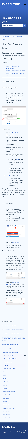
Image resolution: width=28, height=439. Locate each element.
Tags (9, 175)
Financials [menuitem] (5, 372)
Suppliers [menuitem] (5, 401)
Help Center (5, 36)
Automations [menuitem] (6, 382)
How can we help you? (11, 19)
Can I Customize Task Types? (9, 325)
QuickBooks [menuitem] (6, 398)
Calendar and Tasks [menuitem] (8, 355)
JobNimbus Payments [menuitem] (9, 395)
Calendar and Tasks (17, 36)
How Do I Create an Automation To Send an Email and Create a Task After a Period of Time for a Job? (13, 338)
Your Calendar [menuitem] (8, 362)
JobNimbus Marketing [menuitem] (9, 391)
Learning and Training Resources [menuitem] (12, 349)
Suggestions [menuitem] (6, 414)
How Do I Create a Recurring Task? (10, 344)
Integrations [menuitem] (6, 404)
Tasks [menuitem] (6, 365)
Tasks (3, 39)
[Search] (24, 25)
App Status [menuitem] (6, 411)
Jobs (17, 159)
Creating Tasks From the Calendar (15, 70)
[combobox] (12, 25)
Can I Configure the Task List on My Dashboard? (14, 329)
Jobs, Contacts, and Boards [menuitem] (10, 352)
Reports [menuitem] (5, 375)
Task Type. (14, 132)
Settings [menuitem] (5, 378)
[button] (25, 352)
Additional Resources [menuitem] (9, 408)
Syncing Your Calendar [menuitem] (10, 358)
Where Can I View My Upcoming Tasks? (11, 333)
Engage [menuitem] (5, 385)
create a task (16, 167)
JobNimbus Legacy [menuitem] (8, 418)
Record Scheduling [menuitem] (9, 368)
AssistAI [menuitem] (5, 388)
